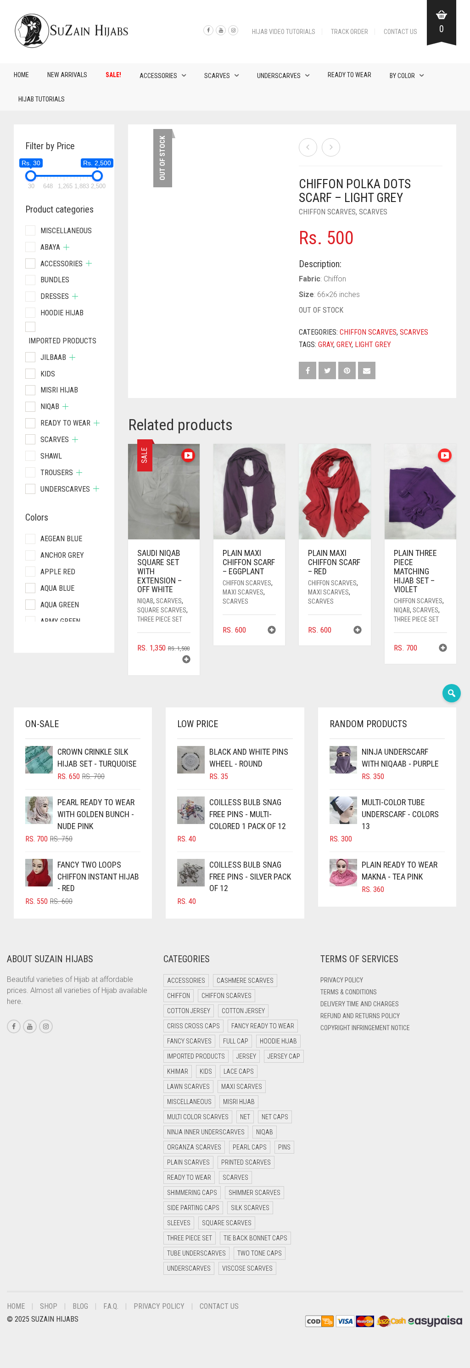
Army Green (60, 621)
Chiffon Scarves (327, 211)
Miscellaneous (66, 230)
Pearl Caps (250, 1147)
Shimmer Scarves (254, 1192)
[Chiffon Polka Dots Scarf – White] (331, 147)
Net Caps (275, 1117)
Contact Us (400, 31)
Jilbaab (53, 357)
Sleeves (178, 1223)
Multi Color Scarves (198, 1117)
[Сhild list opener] (66, 247)
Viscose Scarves (247, 1268)
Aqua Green (59, 604)
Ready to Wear (349, 74)
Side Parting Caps (193, 1207)
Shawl (51, 456)
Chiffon (178, 995)
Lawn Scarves (188, 1086)
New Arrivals (67, 74)
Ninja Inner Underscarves (206, 1132)
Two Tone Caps (259, 1253)
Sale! (113, 74)
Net (245, 1117)
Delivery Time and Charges (359, 1004)
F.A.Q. (110, 1306)
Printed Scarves (246, 1162)
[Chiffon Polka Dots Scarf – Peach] (308, 147)
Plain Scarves (188, 1162)
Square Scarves (161, 610)
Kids (47, 374)
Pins (284, 1147)
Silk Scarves (250, 1207)
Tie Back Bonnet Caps (255, 1238)
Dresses (54, 296)
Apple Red (57, 571)
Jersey (246, 1056)
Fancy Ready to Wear (262, 1026)
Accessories (158, 75)
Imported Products (62, 340)
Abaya (50, 247)
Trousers (56, 472)
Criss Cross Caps (193, 1026)
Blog (80, 1306)
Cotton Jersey (188, 1011)
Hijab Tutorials (41, 99)
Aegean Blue (61, 538)
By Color (402, 75)
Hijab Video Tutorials (283, 31)
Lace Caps (239, 1071)
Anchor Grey (62, 555)
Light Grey (373, 344)
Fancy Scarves (189, 1041)
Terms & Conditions (348, 992)
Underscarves (279, 75)
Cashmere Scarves (245, 980)
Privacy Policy (341, 980)
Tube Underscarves (196, 1253)
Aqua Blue (57, 588)
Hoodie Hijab (62, 312)
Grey (344, 344)
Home (21, 74)
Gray (325, 344)
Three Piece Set (159, 619)
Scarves (217, 75)
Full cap (235, 1041)
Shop (48, 1306)
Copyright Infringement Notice (365, 1028)
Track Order (349, 31)
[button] (186, 660)
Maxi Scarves (243, 592)
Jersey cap (284, 1056)
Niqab (145, 601)
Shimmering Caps (192, 1192)
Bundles (54, 279)
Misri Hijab (59, 390)
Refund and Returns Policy (360, 1016)
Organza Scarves (194, 1147)
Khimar (177, 1071)
